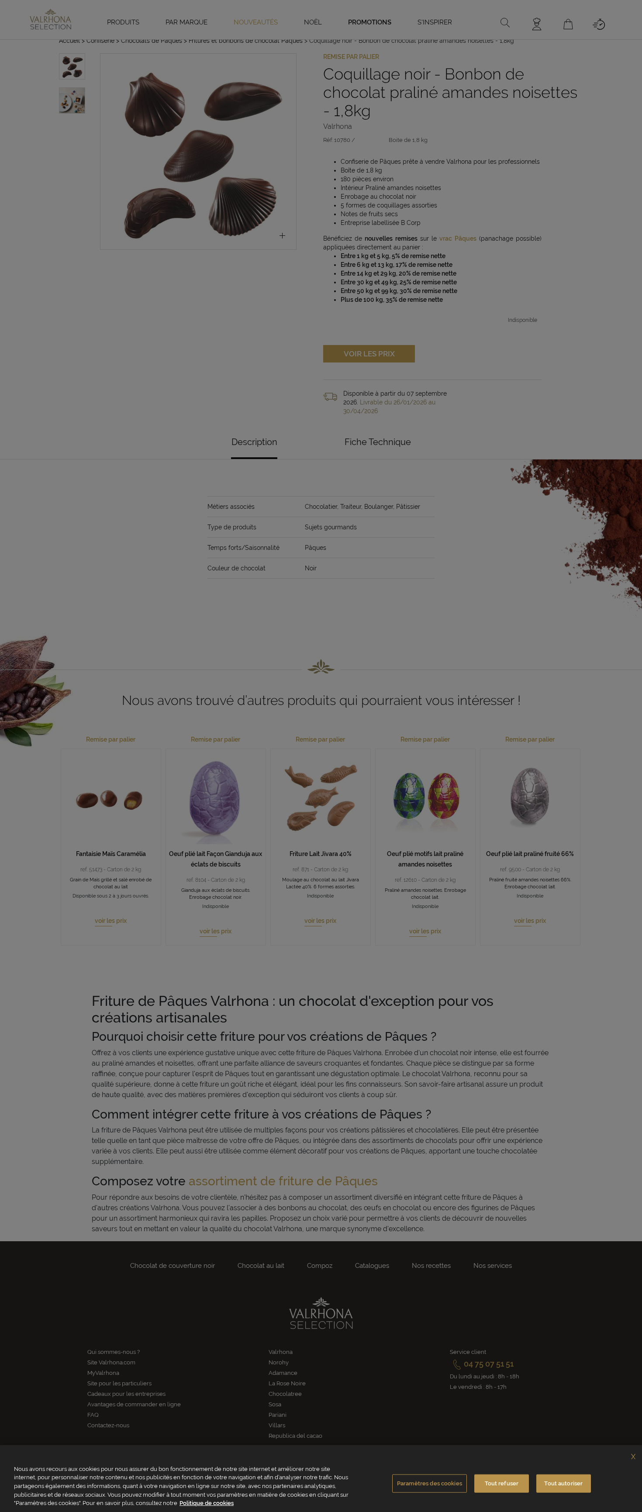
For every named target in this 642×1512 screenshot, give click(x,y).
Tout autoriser (563, 1483)
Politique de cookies (206, 1503)
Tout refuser (502, 1483)
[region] (321, 1478)
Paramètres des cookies (429, 1483)
